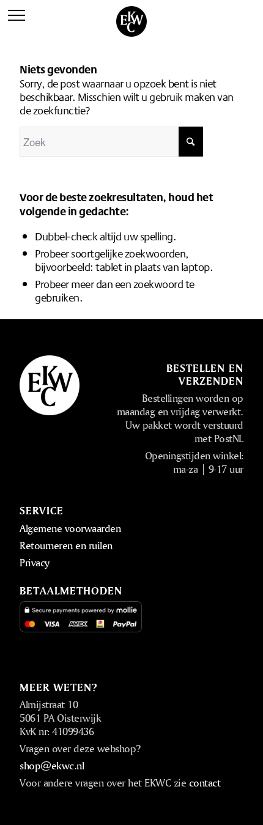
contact (205, 782)
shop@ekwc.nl (52, 765)
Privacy (35, 562)
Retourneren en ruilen (66, 545)
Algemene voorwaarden (70, 528)
